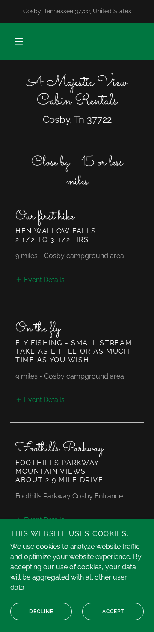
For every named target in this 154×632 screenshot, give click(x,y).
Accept (113, 612)
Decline (41, 612)
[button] (18, 41)
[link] (77, 92)
